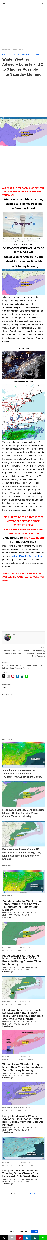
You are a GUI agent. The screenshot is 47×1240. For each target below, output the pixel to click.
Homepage (6, 49)
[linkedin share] (17, 676)
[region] (23, 26)
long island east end (22, 947)
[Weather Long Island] (23, 3)
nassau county (19, 55)
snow (18, 1059)
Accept (35, 1232)
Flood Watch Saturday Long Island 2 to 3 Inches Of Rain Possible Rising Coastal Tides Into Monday (23, 813)
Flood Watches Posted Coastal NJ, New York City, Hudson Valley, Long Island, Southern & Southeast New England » (24, 653)
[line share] (26, 676)
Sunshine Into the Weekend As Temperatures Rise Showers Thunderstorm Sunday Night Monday (22, 773)
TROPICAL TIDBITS (34, 538)
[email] (12, 1237)
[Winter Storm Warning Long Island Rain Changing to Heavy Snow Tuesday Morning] (23, 1042)
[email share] (8, 676)
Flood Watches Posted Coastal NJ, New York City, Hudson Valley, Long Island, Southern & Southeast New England (22, 1014)
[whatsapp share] (22, 676)
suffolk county (18, 49)
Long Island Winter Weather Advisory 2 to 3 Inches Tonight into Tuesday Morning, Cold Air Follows (22, 1120)
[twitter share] (3, 676)
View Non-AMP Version (29, 1194)
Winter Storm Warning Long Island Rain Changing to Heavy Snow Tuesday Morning (22, 1067)
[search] (43, 3)
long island (7, 55)
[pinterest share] (12, 676)
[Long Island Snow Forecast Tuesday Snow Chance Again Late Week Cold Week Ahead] (23, 1148)
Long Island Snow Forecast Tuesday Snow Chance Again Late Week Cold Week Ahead (21, 1173)
